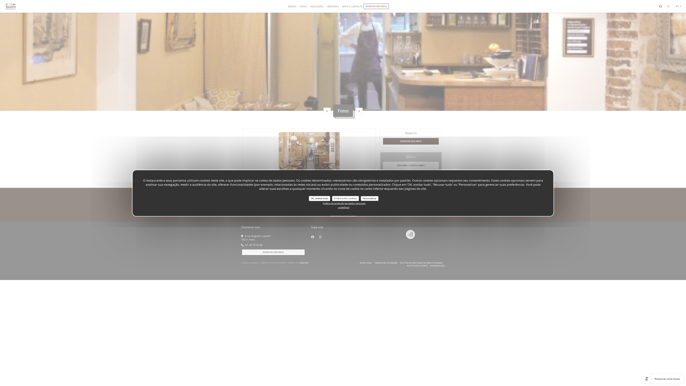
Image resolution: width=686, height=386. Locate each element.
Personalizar (370, 198)
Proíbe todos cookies (345, 198)
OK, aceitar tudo (319, 198)
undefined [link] (343, 207)
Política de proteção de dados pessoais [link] (344, 203)
